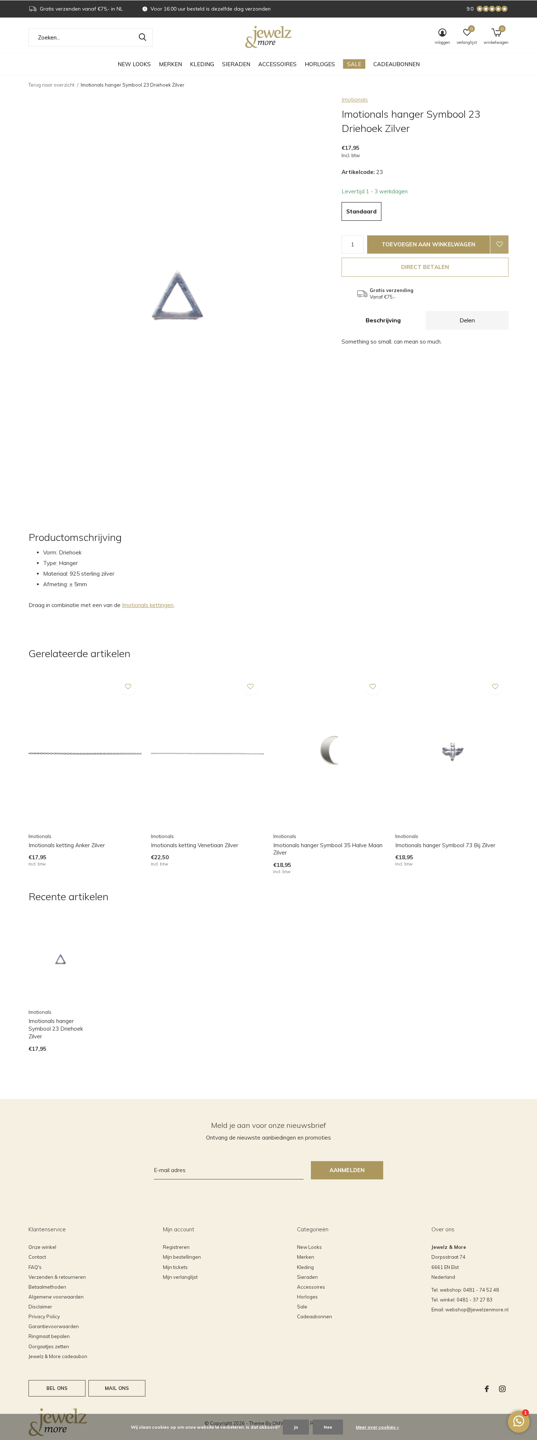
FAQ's (35, 1267)
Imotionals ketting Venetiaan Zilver (194, 845)
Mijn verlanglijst (180, 1277)
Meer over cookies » (377, 1427)
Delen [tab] (467, 320)
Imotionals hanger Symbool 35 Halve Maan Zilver (327, 849)
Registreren (176, 1247)
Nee (328, 1427)
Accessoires (277, 64)
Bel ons (57, 1388)
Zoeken (142, 37)
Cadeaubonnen (396, 64)
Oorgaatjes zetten (48, 1346)
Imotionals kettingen (148, 605)
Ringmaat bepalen (49, 1336)
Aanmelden (347, 1170)
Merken (170, 64)
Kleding (202, 64)
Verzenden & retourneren (57, 1277)
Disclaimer (40, 1307)
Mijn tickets (175, 1267)
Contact (37, 1257)
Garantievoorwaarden (53, 1326)
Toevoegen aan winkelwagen (428, 244)
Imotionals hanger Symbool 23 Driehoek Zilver (55, 1029)
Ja (296, 1427)
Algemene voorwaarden (56, 1297)
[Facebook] (487, 1389)
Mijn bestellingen (182, 1257)
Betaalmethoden (47, 1287)
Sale (354, 64)
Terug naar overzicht (51, 85)
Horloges (320, 64)
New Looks (134, 64)
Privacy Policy (44, 1316)
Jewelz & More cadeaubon (57, 1356)
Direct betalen (425, 267)
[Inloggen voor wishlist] (499, 244)
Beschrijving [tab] (383, 320)
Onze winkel (42, 1247)
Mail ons (117, 1388)
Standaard (361, 211)
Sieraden (236, 64)
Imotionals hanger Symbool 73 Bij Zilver (445, 845)
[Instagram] (502, 1389)
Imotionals (355, 99)
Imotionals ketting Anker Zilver (66, 845)
